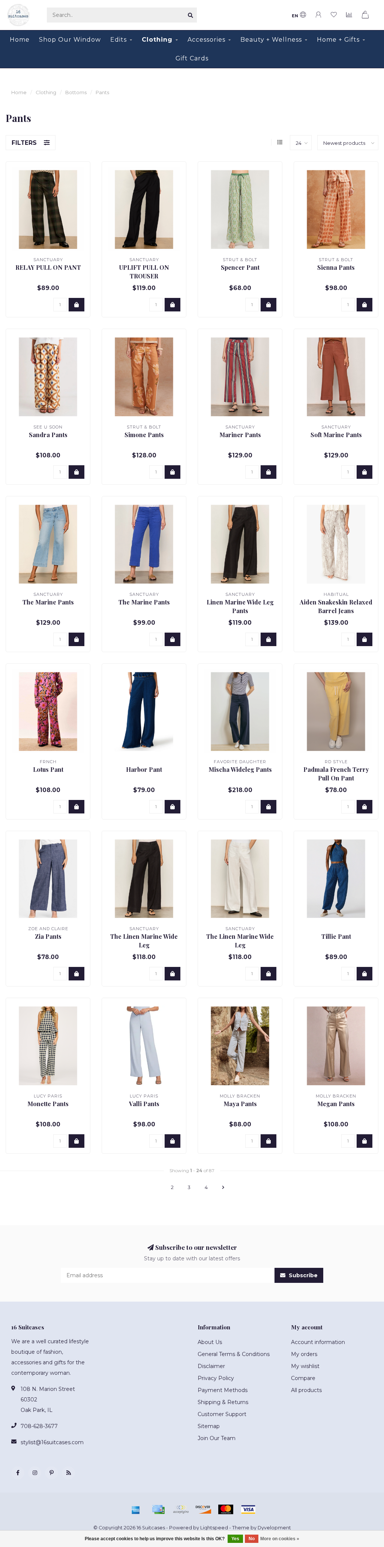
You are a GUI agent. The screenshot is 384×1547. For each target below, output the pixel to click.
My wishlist (305, 1366)
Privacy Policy (216, 1378)
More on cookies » (279, 1538)
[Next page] (223, 1187)
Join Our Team (217, 1438)
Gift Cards (192, 58)
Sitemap (209, 1426)
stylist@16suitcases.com (52, 1442)
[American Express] (135, 1509)
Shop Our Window (70, 39)
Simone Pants (144, 435)
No (252, 1538)
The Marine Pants (48, 602)
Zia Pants (48, 936)
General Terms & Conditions (234, 1354)
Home (20, 39)
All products (306, 1390)
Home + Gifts (338, 39)
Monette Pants (48, 1104)
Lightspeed (214, 1527)
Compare (303, 1378)
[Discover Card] (203, 1509)
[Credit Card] (158, 1509)
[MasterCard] (225, 1509)
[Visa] (248, 1509)
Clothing (157, 39)
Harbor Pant (144, 769)
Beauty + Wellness (271, 39)
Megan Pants (336, 1104)
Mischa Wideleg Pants (240, 769)
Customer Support (222, 1414)
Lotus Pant (48, 769)
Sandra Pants (48, 435)
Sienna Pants (336, 267)
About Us (210, 1342)
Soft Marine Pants (336, 435)
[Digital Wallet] (180, 1509)
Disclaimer (211, 1366)
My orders (304, 1354)
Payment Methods (223, 1390)
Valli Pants (144, 1104)
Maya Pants (240, 1104)
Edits (118, 39)
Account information (318, 1342)
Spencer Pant (240, 267)
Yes (235, 1538)
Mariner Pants (240, 435)
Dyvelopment (274, 1527)
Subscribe (302, 1275)
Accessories (206, 39)
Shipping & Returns (223, 1402)
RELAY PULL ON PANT (48, 267)
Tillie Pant (336, 936)
